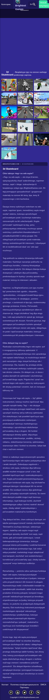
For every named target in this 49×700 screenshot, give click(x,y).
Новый (43, 3)
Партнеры (24, 687)
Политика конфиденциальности (24, 685)
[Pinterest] (10, 692)
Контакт (5, 685)
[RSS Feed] (38, 692)
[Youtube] (17, 692)
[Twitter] (24, 692)
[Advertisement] (25, 14)
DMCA (43, 685)
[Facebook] (31, 692)
